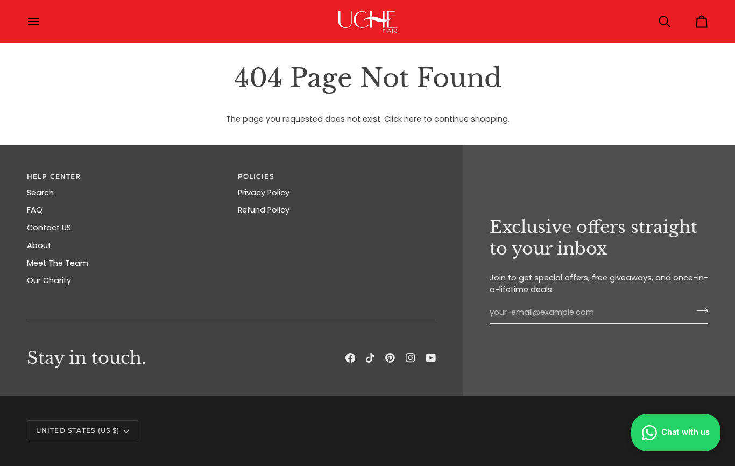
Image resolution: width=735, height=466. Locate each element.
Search (40, 192)
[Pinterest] (390, 358)
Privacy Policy (263, 192)
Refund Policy (263, 209)
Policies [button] (256, 176)
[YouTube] (431, 358)
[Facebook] (350, 358)
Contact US (49, 227)
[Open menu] (43, 21)
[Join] (699, 311)
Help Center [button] (54, 176)
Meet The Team (57, 263)
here (412, 119)
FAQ (35, 209)
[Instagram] (410, 358)
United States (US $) (77, 430)
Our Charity (49, 280)
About (39, 245)
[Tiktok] (370, 358)
